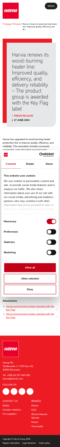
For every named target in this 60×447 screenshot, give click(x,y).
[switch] (51, 231)
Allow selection (30, 278)
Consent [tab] (11, 163)
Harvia (34, 405)
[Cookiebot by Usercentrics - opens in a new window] (42, 155)
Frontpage (7, 24)
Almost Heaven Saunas (39, 416)
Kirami (34, 422)
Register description (11, 443)
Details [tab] (30, 163)
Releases (17, 24)
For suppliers (9, 413)
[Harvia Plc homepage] (11, 11)
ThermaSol (37, 426)
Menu (51, 6)
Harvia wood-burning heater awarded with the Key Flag (30, 308)
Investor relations (12, 409)
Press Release (23, 115)
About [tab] (49, 163)
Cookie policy (44, 443)
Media (6, 405)
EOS (33, 409)
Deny (30, 289)
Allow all (30, 267)
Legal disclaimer (29, 443)
